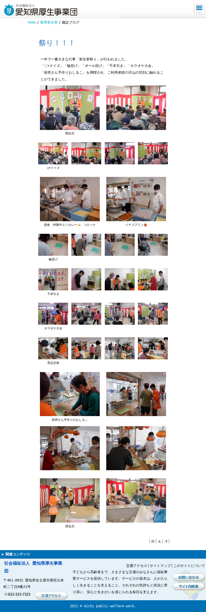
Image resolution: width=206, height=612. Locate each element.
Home (32, 22)
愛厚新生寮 (49, 22)
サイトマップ (160, 565)
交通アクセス (136, 565)
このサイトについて (189, 565)
